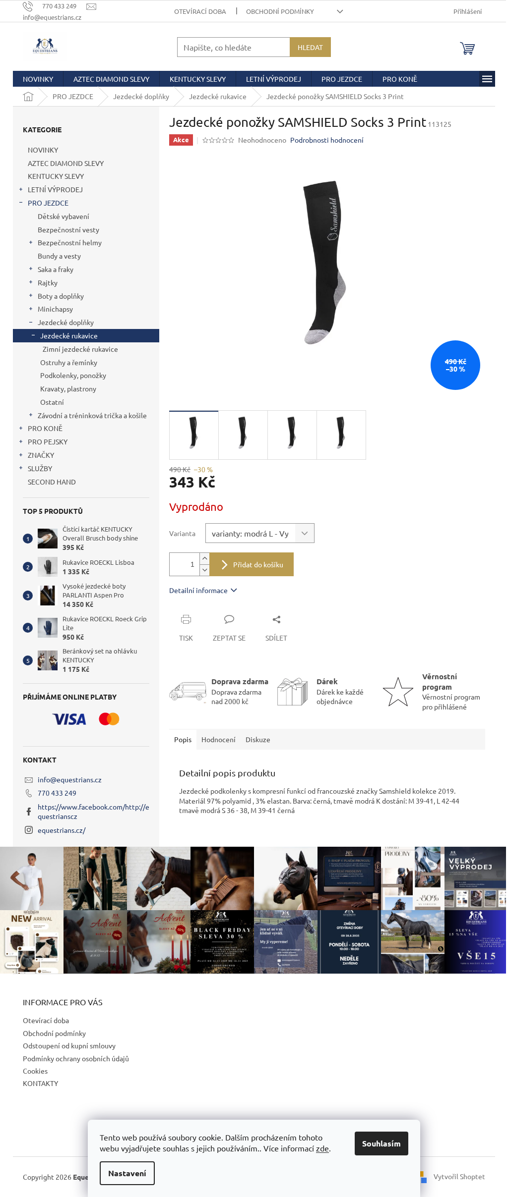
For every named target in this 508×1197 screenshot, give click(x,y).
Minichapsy (55, 308)
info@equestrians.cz (70, 779)
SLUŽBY (40, 468)
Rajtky (48, 282)
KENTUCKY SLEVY (56, 175)
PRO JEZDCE (48, 202)
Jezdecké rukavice (69, 335)
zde (322, 1148)
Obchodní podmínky (280, 11)
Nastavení (127, 1173)
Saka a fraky (55, 269)
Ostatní (52, 401)
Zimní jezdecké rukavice (80, 348)
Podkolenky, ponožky (73, 375)
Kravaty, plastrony (68, 388)
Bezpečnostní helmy (70, 242)
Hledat (310, 47)
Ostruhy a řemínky (68, 362)
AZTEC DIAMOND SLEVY (66, 163)
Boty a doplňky (61, 295)
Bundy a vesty (59, 255)
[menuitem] (38, 79)
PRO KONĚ (45, 428)
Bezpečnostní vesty (68, 229)
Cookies (35, 1070)
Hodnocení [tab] (218, 739)
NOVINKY (43, 149)
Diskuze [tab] (258, 739)
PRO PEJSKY (47, 441)
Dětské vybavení (63, 216)
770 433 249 (57, 792)
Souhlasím (381, 1143)
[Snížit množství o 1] (204, 570)
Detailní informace (198, 590)
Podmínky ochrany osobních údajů (76, 1058)
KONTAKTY (40, 1083)
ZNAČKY (41, 454)
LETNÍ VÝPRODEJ (55, 189)
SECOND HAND (52, 481)
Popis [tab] (182, 739)
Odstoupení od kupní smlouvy (69, 1045)
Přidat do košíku (258, 564)
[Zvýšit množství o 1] (204, 558)
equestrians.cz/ (61, 829)
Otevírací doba (200, 11)
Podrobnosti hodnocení (327, 139)
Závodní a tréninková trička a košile (92, 415)
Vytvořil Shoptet (459, 1175)
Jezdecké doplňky (66, 322)
